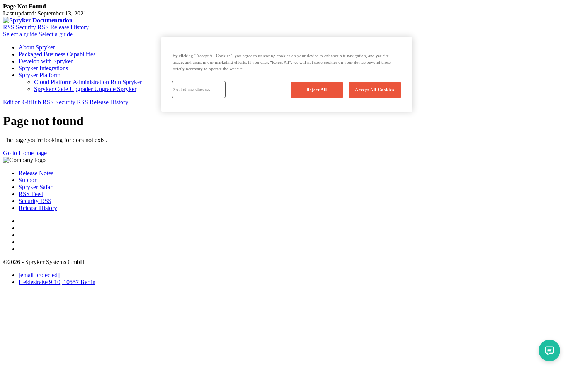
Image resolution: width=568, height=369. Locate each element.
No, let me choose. (191, 89)
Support (28, 180)
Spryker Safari (36, 187)
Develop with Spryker (46, 61)
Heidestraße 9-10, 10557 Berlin (57, 282)
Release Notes (36, 173)
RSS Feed (31, 194)
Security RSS (32, 27)
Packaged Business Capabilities (57, 54)
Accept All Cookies (374, 89)
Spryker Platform (39, 75)
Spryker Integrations (43, 68)
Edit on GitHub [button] (22, 102)
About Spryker (37, 47)
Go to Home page (25, 153)
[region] (286, 74)
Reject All (316, 89)
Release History (69, 27)
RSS (9, 27)
